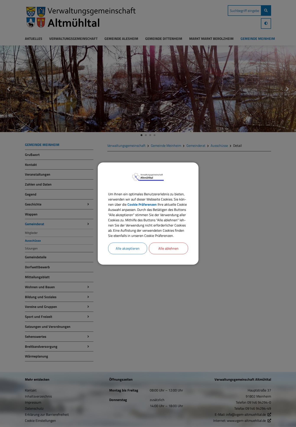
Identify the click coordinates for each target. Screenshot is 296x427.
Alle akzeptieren (128, 248)
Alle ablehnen (168, 248)
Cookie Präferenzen (142, 204)
